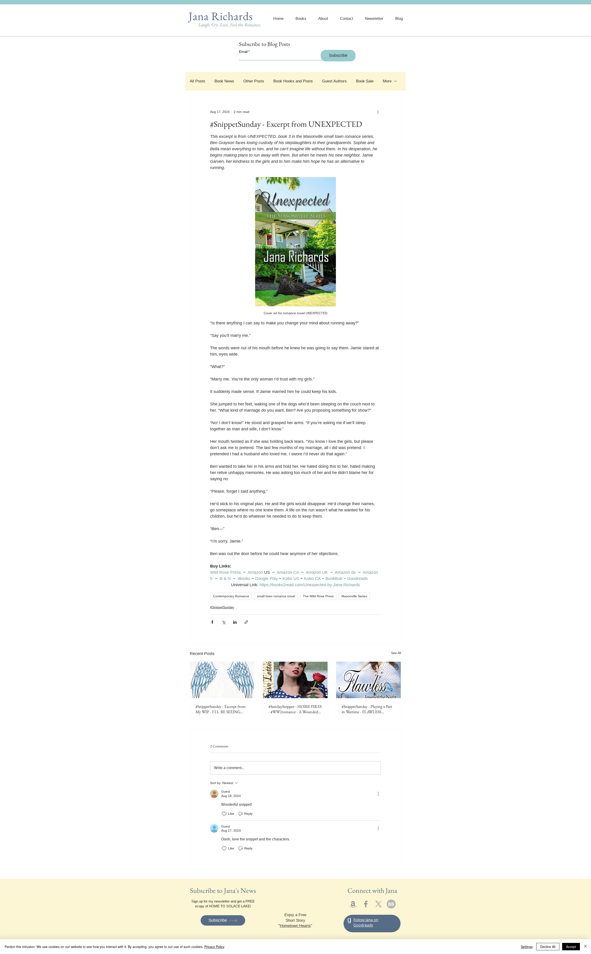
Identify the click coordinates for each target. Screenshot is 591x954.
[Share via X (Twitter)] (223, 622)
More (387, 81)
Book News (224, 81)
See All (396, 653)
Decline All (547, 946)
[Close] (585, 946)
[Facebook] (365, 904)
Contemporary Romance (231, 596)
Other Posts (253, 81)
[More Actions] (378, 794)
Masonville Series (354, 596)
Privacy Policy (214, 946)
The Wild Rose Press (318, 596)
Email (243, 51)
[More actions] (378, 112)
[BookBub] (391, 904)
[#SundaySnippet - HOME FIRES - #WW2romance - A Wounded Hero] (295, 680)
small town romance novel (276, 596)
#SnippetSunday (222, 607)
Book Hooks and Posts (293, 81)
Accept (571, 946)
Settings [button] (527, 946)
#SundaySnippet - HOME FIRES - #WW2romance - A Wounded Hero (295, 709)
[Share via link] (246, 622)
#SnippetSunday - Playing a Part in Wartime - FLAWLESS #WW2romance (367, 709)
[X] (378, 904)
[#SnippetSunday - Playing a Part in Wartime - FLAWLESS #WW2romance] (368, 680)
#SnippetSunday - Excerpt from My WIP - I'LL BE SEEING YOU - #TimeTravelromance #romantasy (221, 709)
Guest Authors (334, 81)
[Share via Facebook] (212, 622)
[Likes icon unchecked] (224, 814)
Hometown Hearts (295, 926)
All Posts (197, 81)
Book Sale (365, 81)
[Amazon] (353, 904)
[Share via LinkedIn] (235, 622)
